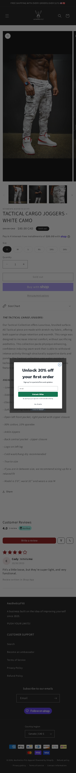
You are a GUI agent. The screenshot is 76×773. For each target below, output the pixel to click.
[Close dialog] (59, 364)
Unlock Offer (38, 394)
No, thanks (38, 404)
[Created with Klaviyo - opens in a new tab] (38, 410)
